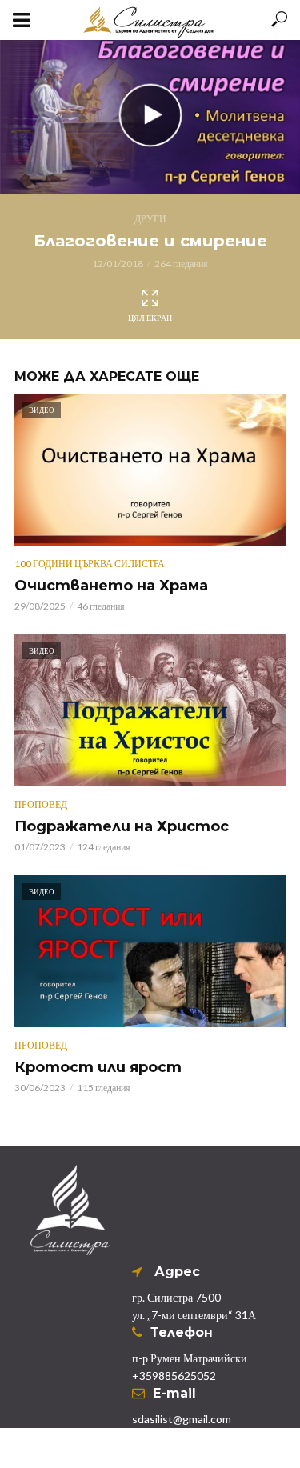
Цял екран (150, 317)
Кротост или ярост (98, 1067)
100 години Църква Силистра (89, 564)
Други (150, 219)
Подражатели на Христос (121, 826)
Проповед (40, 804)
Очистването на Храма (111, 585)
